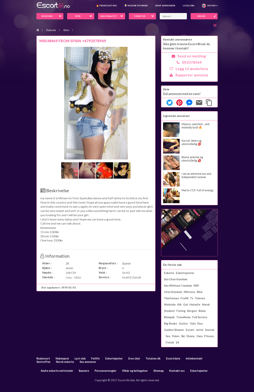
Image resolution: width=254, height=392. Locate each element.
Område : (48, 277)
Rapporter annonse (191, 75)
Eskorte (51, 30)
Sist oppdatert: (58, 287)
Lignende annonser (176, 115)
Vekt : (103, 272)
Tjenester (139, 16)
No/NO (211, 5)
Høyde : (47, 272)
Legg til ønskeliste (192, 69)
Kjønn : (47, 268)
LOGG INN (188, 5)
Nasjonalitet (108, 16)
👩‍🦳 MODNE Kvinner (136, 5)
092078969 (192, 62)
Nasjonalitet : (108, 263)
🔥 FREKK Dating (106, 5)
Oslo (66, 30)
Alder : (47, 263)
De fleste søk (172, 264)
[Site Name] (53, 5)
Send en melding (192, 56)
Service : (105, 277)
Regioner (47, 16)
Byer (78, 16)
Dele (166, 89)
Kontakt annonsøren (177, 39)
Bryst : (103, 268)
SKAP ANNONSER (165, 5)
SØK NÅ (201, 16)
